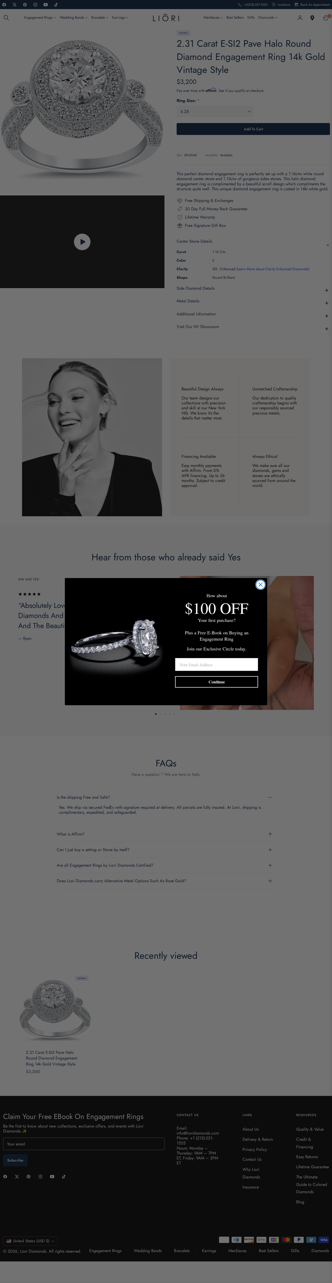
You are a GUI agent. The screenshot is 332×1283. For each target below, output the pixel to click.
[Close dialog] (260, 584)
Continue (217, 682)
